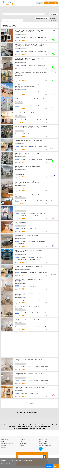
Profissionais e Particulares (7, 443)
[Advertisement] (37, 344)
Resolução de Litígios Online (45, 445)
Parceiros (22, 445)
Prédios (21, 75)
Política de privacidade (44, 439)
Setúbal (16, 32)
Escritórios (22, 143)
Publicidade (3, 445)
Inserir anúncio (50, 3)
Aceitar (56, 466)
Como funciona (4, 439)
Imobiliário (17, 34)
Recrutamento (23, 443)
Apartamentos (22, 48)
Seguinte (32, 403)
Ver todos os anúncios (42, 18)
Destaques (3, 447)
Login (39, 3)
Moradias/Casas (23, 34)
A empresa (22, 439)
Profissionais (53, 18)
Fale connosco (23, 441)
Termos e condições (43, 443)
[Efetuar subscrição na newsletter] (44, 457)
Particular (54, 20)
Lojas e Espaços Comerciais (25, 269)
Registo (3, 441)
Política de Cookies (43, 441)
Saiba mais (49, 466)
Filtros (54, 14)
